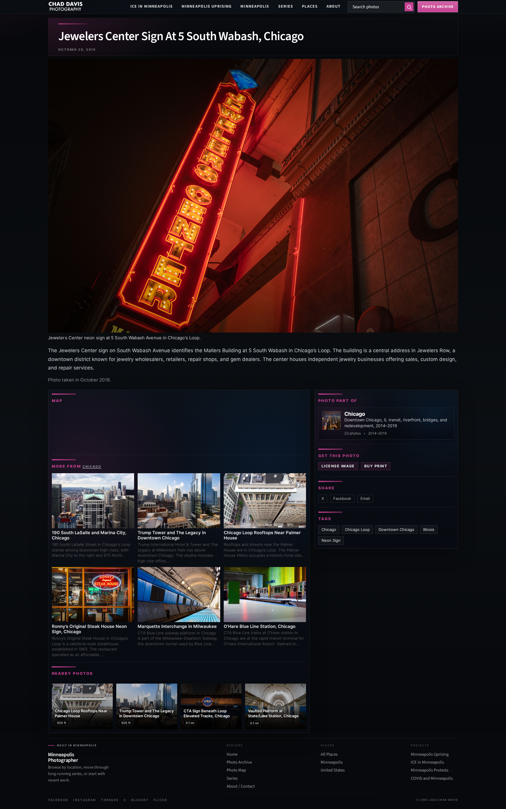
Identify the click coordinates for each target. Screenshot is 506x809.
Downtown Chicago (396, 529)
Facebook (342, 498)
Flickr (160, 800)
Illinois (428, 529)
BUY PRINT (375, 466)
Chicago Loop (357, 529)
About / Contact (241, 786)
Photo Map (236, 770)
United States (333, 770)
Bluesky (139, 800)
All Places (329, 754)
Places (310, 6)
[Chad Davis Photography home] (65, 7)
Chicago (92, 466)
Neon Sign (331, 540)
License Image (338, 466)
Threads (110, 800)
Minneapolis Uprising (207, 6)
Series (285, 6)
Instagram (84, 800)
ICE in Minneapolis (151, 6)
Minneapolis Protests (429, 770)
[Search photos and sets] (409, 6)
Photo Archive (239, 762)
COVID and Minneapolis (432, 778)
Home (232, 754)
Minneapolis (254, 6)
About (333, 6)
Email (365, 498)
